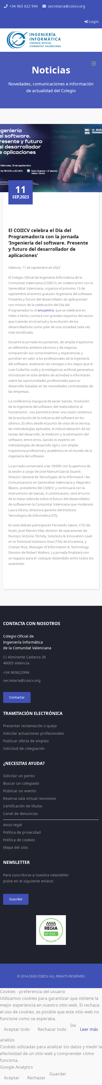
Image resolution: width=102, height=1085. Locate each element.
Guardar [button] (57, 1074)
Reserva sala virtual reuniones (29, 798)
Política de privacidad (22, 832)
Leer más (89, 1029)
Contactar (17, 697)
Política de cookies (19, 839)
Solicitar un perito (19, 775)
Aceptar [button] (11, 1078)
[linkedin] (56, 14)
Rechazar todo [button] (52, 1029)
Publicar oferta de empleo (26, 740)
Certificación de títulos (22, 805)
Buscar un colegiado (21, 783)
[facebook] (39, 14)
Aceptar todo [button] (17, 1029)
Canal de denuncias (20, 813)
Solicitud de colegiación (24, 748)
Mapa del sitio (15, 847)
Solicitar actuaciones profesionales (33, 733)
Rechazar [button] (36, 1078)
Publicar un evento (19, 790)
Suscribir (15, 899)
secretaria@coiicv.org (66, 6)
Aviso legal (12, 824)
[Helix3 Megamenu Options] (94, 63)
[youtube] (51, 14)
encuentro (46, 310)
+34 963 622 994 (23, 6)
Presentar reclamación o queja (30, 725)
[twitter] (45, 14)
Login (93, 21)
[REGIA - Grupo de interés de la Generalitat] (51, 930)
